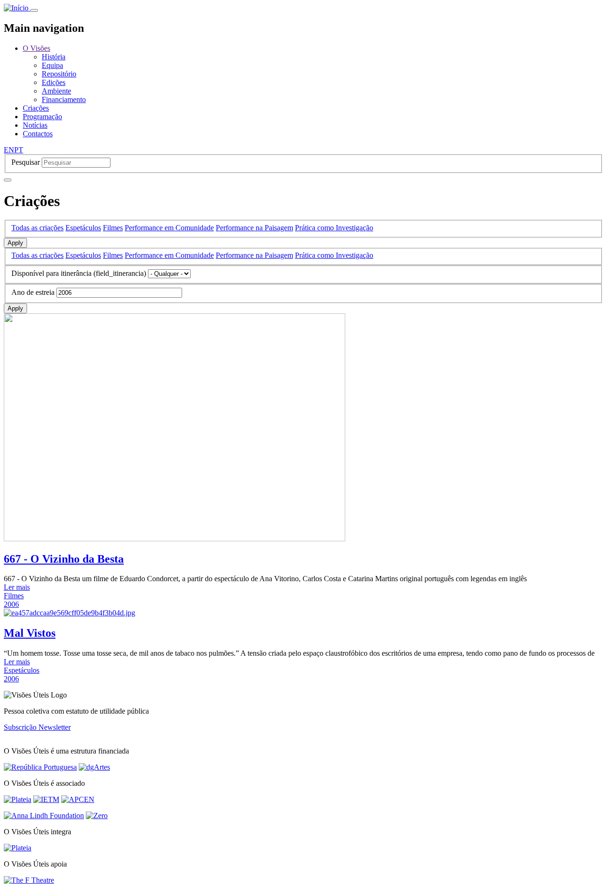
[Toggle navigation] (34, 10)
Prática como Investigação (334, 228)
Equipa (52, 65)
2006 (11, 604)
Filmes (113, 228)
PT (18, 150)
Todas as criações (37, 228)
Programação (42, 117)
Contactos (38, 134)
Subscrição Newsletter (37, 727)
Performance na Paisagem (254, 228)
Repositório (59, 74)
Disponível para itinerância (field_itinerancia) (78, 273)
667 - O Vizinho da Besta (64, 559)
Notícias (35, 125)
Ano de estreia (33, 292)
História (53, 57)
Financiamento (64, 99)
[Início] (17, 8)
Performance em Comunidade (169, 228)
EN (9, 150)
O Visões (36, 48)
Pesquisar (25, 162)
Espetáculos (83, 228)
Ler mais (17, 587)
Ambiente (56, 91)
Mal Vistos (29, 633)
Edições (53, 82)
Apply (15, 242)
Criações (36, 108)
